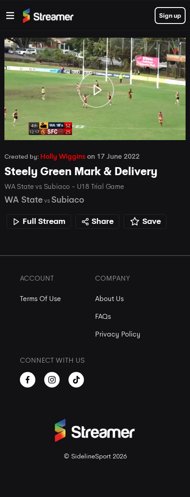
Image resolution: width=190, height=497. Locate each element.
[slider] (95, 108)
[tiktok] (76, 379)
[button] (96, 90)
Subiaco (67, 199)
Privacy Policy (118, 334)
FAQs (103, 316)
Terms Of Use (40, 298)
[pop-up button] (154, 124)
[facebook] (27, 379)
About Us (109, 298)
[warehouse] (10, 15)
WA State (23, 199)
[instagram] (52, 379)
